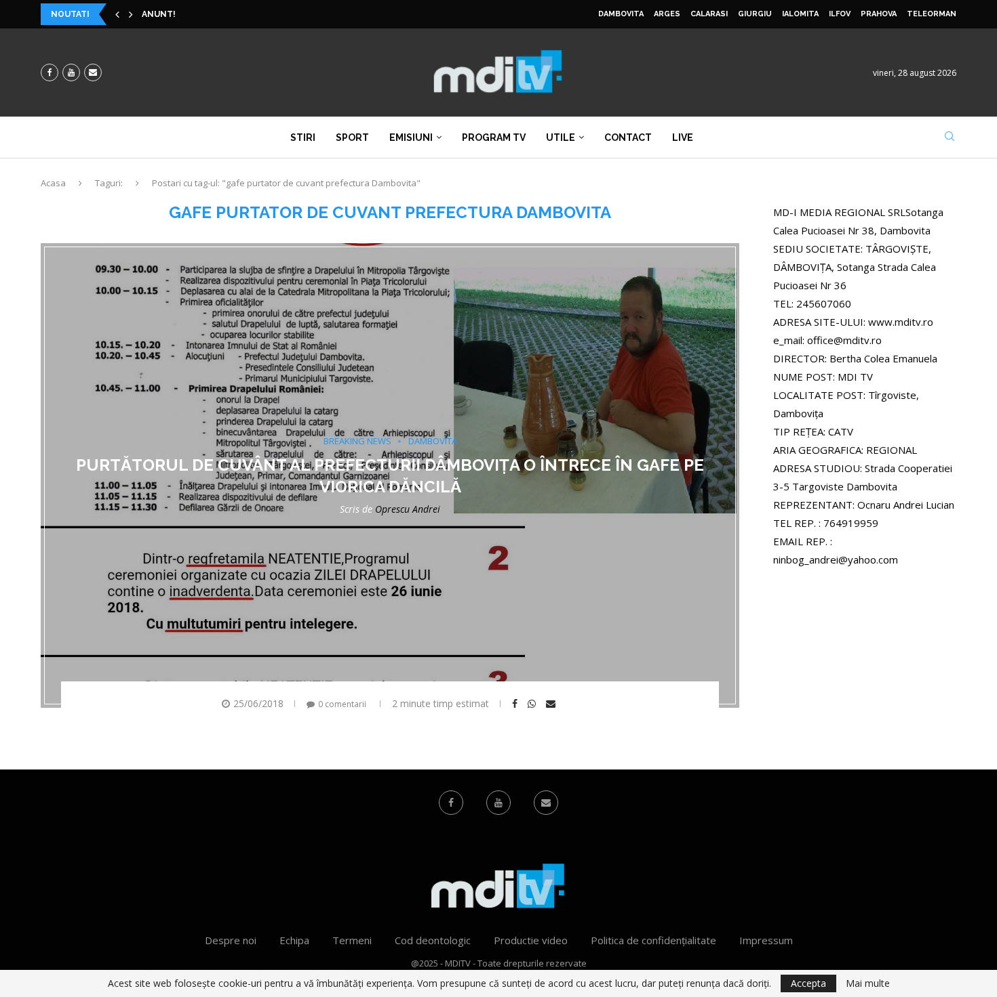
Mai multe (868, 983)
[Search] (949, 137)
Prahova (879, 13)
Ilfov (840, 13)
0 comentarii (342, 704)
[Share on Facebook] (516, 703)
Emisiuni (411, 137)
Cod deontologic (433, 940)
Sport (352, 137)
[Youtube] (71, 72)
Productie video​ (531, 940)
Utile (560, 137)
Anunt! (159, 14)
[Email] (93, 72)
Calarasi (709, 13)
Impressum (766, 940)
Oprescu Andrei (407, 508)
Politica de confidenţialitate (653, 940)
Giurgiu (755, 13)
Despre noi (230, 940)
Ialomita (800, 13)
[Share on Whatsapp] (533, 703)
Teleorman (931, 13)
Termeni (352, 940)
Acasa (53, 183)
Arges (667, 13)
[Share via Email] (552, 703)
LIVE (682, 137)
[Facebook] (49, 72)
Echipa (294, 940)
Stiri (302, 137)
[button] (117, 14)
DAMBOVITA (621, 13)
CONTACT (628, 137)
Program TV (494, 137)
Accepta (808, 983)
